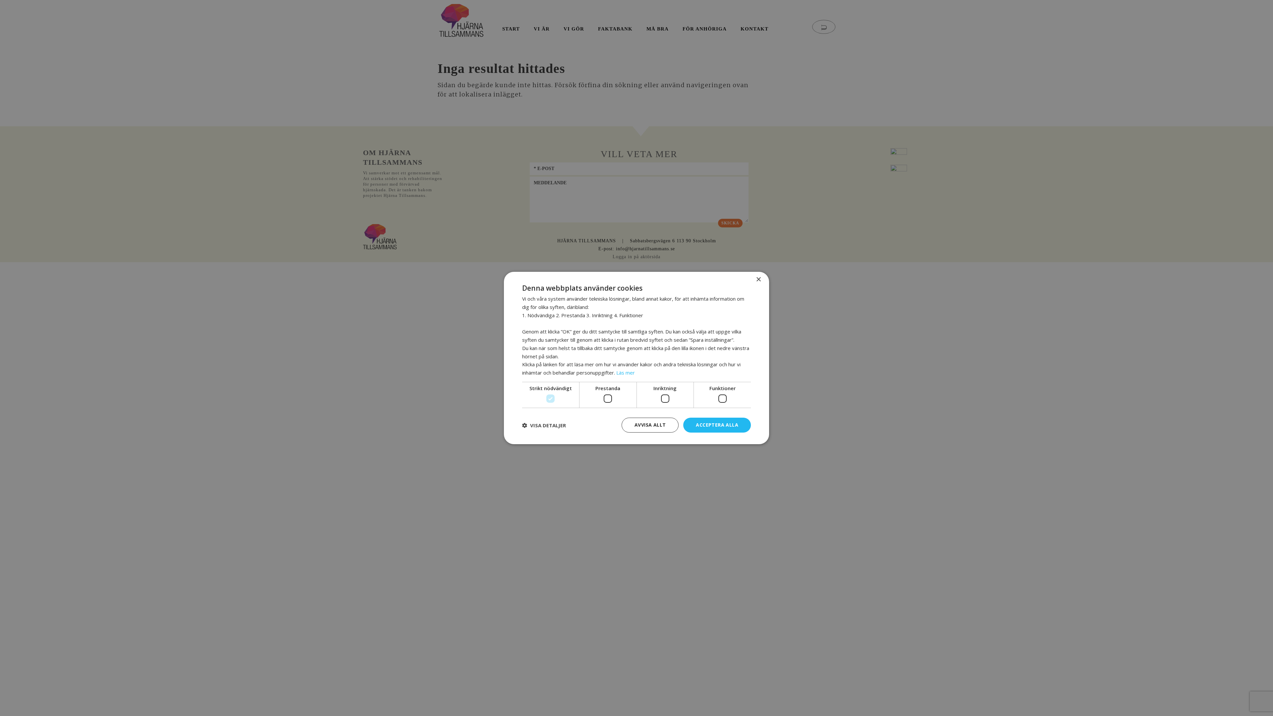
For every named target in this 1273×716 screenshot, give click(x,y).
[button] (544, 425)
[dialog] (636, 358)
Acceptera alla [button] (717, 425)
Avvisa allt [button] (650, 425)
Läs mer (625, 372)
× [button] (758, 279)
